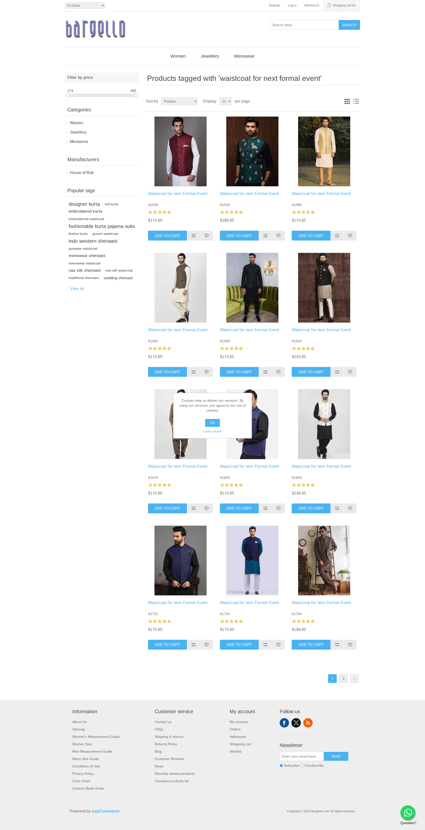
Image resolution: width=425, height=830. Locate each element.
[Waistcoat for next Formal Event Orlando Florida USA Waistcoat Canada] (324, 424)
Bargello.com (205, 825)
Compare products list (172, 781)
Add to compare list (193, 236)
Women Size (82, 744)
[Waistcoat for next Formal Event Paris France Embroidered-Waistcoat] (324, 560)
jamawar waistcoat (83, 248)
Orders (235, 729)
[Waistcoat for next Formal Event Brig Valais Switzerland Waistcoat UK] (252, 424)
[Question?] (407, 812)
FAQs (159, 729)
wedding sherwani (118, 278)
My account (239, 722)
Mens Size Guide (85, 759)
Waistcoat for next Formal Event (177, 193)
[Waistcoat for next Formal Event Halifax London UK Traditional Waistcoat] (324, 151)
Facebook (284, 722)
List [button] (356, 101)
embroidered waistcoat (86, 219)
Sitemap (78, 729)
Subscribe (291, 765)
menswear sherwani (87, 255)
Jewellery (78, 132)
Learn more (212, 431)
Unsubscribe (314, 765)
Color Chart (81, 781)
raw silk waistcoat (119, 270)
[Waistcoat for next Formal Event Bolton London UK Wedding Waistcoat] (252, 151)
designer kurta (84, 204)
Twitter (296, 722)
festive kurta (78, 234)
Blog (158, 751)
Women (76, 123)
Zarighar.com (230, 825)
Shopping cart (240, 744)
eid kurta (111, 204)
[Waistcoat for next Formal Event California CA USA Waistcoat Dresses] (180, 560)
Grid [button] (347, 101)
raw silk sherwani (85, 270)
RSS (308, 722)
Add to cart (167, 236)
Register (274, 5)
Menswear (79, 141)
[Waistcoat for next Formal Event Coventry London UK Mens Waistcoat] (180, 288)
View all (77, 289)
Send (336, 756)
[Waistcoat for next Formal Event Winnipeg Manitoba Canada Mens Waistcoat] (252, 560)
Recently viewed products (175, 774)
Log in (292, 5)
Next (354, 678)
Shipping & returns (169, 737)
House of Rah (82, 173)
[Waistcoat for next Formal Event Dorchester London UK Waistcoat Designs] (324, 288)
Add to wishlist (206, 236)
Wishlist (236, 751)
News (159, 766)
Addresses (238, 737)
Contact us (163, 722)
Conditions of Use (86, 766)
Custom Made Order (88, 788)
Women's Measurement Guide (96, 737)
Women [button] (178, 56)
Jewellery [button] (210, 56)
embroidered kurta (85, 211)
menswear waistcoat (84, 263)
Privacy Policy (83, 774)
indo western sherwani (93, 241)
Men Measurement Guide (92, 751)
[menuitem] (178, 56)
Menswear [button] (244, 56)
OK (212, 423)
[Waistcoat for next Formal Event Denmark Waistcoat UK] (180, 151)
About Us (79, 722)
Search (349, 25)
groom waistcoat (105, 234)
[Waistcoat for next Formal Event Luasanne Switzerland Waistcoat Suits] (252, 288)
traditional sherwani (84, 278)
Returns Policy (166, 744)
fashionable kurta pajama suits (102, 226)
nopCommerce (106, 811)
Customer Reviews (169, 759)
